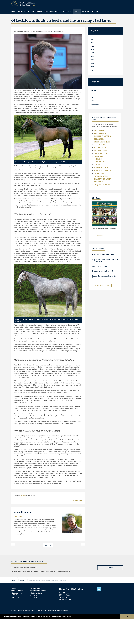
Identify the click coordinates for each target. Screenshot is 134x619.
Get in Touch (35, 598)
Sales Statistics (18, 590)
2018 (92, 67)
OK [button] (127, 616)
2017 (92, 70)
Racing (93, 97)
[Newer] (83, 544)
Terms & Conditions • (23, 610)
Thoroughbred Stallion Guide (23, 3)
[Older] (13, 544)
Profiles (93, 94)
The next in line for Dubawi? (102, 271)
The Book (96, 198)
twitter (99, 589)
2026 (92, 39)
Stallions (77, 500)
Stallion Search (36, 588)
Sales (92, 101)
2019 (92, 63)
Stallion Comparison (38, 590)
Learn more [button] (66, 616)
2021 (92, 56)
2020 (92, 60)
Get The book (98, 236)
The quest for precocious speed (103, 254)
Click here (110, 567)
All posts (94, 31)
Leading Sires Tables (17, 593)
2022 (92, 53)
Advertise (34, 595)
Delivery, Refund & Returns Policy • (57, 610)
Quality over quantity (100, 266)
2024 (92, 46)
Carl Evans (23, 495)
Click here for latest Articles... (102, 285)
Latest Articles (36, 593)
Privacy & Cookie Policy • (38, 610)
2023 (92, 49)
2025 (92, 43)
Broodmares (95, 104)
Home (14, 588)
